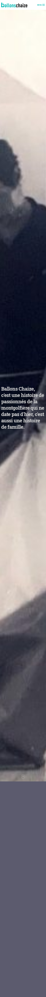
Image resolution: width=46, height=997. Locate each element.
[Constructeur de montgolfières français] (14, 4)
